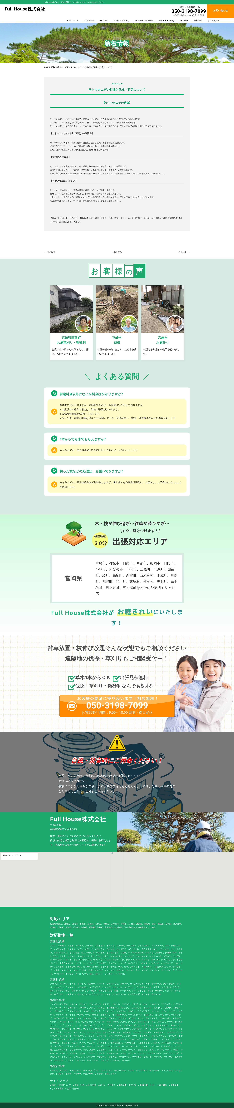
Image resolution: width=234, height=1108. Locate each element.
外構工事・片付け (166, 20)
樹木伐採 (104, 20)
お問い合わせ (73, 1088)
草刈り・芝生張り (121, 20)
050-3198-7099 (188, 11)
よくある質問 (213, 20)
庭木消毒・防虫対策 (144, 20)
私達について (72, 20)
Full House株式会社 (114, 1105)
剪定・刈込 (89, 20)
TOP (54, 1085)
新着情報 (198, 20)
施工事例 (184, 20)
